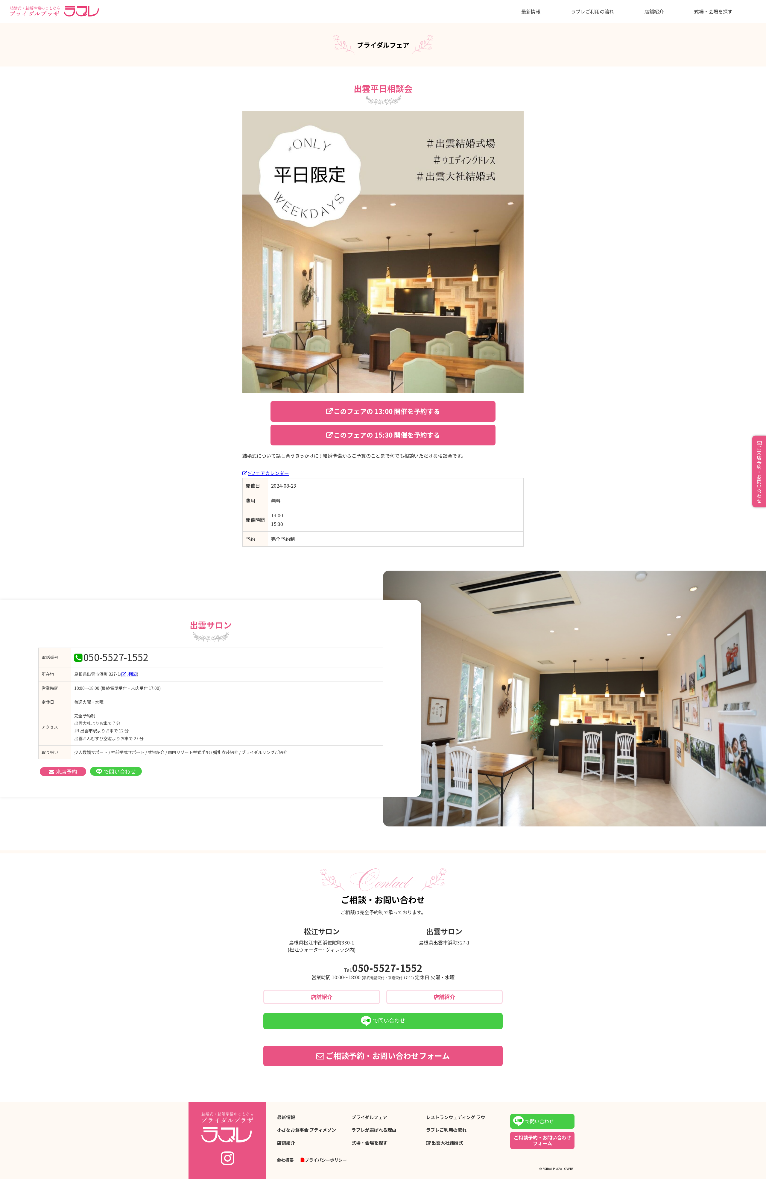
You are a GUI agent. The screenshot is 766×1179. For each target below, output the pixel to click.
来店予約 (66, 771)
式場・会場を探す (713, 11)
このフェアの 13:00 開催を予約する (387, 411)
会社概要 (285, 1160)
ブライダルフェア (369, 1117)
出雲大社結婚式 (447, 1143)
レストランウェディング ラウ (455, 1117)
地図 (132, 673)
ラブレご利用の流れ (592, 11)
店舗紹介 (654, 11)
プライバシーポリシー (326, 1160)
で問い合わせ (120, 771)
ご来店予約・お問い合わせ (759, 474)
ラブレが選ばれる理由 (374, 1130)
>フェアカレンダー (268, 473)
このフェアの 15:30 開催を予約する (387, 434)
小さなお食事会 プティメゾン (306, 1130)
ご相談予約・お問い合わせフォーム (388, 1055)
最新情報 (530, 11)
